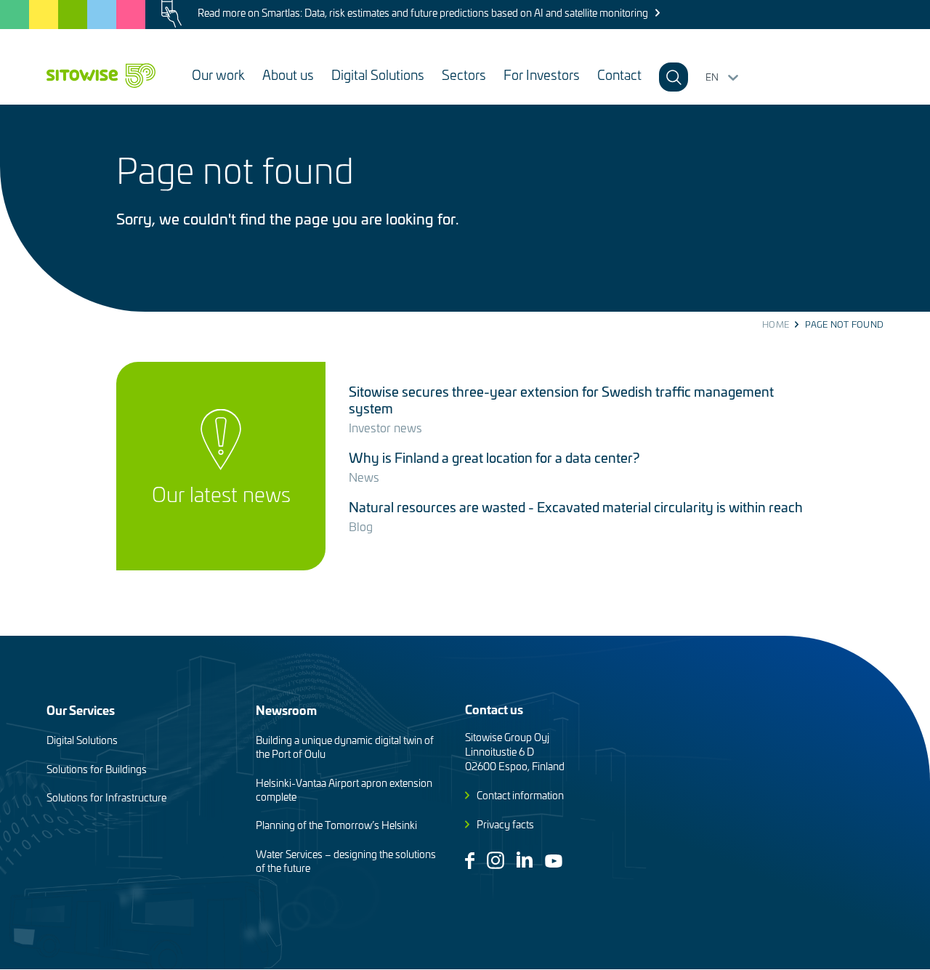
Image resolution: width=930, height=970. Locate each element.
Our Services (80, 709)
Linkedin (525, 860)
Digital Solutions (377, 74)
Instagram (495, 860)
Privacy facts (505, 824)
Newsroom (286, 709)
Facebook (469, 860)
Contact (619, 74)
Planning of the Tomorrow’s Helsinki (336, 825)
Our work (218, 74)
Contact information (520, 795)
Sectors (464, 74)
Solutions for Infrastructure (106, 797)
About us (288, 74)
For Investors (542, 74)
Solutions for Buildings (96, 769)
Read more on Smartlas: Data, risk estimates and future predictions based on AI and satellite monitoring (423, 13)
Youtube (553, 861)
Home (775, 324)
